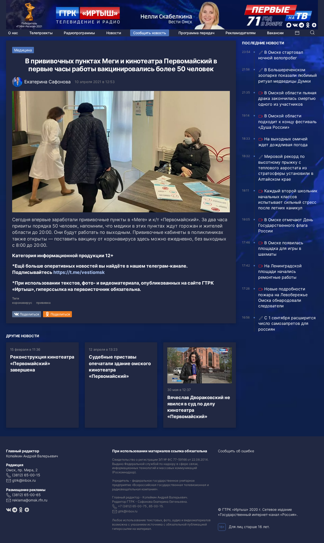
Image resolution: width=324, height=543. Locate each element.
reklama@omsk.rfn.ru (29, 500)
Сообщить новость (149, 33)
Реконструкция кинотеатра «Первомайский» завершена (42, 363)
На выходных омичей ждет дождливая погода (283, 141)
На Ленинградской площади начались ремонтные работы (280, 271)
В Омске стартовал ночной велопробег (280, 55)
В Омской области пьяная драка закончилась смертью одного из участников (287, 98)
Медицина (23, 50)
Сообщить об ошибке (236, 451)
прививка (43, 303)
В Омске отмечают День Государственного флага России (285, 225)
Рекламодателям (241, 33)
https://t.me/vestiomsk (79, 272)
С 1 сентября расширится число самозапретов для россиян (287, 323)
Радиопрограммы (79, 33)
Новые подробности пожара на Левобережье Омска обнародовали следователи (283, 297)
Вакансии (275, 33)
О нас (13, 33)
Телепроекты (41, 33)
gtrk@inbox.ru (24, 480)
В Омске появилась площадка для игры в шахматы (280, 248)
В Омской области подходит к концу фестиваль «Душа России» (287, 121)
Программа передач (196, 33)
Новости (113, 33)
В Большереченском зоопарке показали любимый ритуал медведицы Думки (287, 75)
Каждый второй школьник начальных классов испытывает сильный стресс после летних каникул (287, 199)
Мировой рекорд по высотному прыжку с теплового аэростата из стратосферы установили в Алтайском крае (285, 168)
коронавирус (22, 303)
